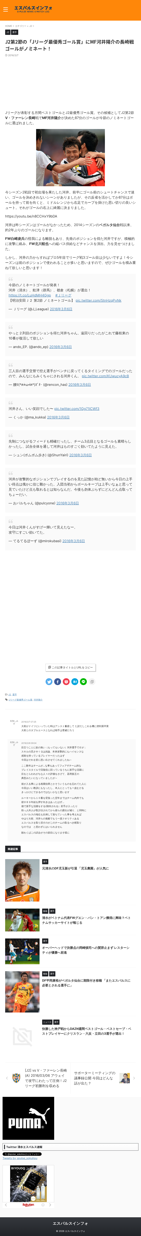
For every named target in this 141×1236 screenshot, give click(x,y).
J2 (9, 694)
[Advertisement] (70, 83)
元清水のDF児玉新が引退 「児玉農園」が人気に (75, 868)
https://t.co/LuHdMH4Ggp (30, 295)
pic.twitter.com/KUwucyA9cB (105, 376)
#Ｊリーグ (63, 295)
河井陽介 (38, 699)
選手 (14, 694)
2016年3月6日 (61, 309)
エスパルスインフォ (70, 1223)
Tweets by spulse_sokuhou (20, 1158)
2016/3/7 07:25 (28, 721)
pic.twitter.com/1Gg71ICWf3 (76, 409)
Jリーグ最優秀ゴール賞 (20, 699)
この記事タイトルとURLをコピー (72, 667)
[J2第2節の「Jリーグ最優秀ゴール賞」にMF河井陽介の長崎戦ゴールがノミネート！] (74, 681)
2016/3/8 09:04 (28, 743)
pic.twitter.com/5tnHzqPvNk (98, 300)
